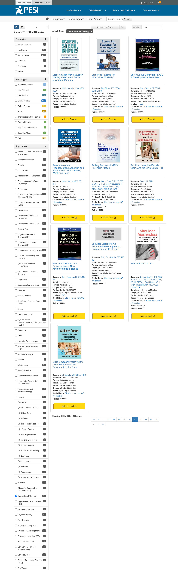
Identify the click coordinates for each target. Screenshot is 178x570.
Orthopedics (29, 461)
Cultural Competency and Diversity (28, 257)
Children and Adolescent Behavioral (28, 217)
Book (24, 111)
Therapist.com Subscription (32, 116)
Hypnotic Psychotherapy (32, 341)
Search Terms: (58, 31)
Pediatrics (28, 466)
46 (156, 419)
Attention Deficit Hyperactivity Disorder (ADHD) (30, 195)
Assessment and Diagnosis (32, 175)
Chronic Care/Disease (33, 407)
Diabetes (28, 418)
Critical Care (29, 413)
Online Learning (96, 10)
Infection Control (31, 429)
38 (114, 419)
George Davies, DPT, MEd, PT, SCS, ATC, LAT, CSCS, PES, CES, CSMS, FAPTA (146, 279)
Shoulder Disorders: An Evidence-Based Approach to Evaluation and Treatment (107, 246)
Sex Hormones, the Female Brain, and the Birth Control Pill (147, 166)
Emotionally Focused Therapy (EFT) (30, 302)
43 (140, 419)
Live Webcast (27, 90)
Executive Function (30, 314)
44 (146, 419)
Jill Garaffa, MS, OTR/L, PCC (74, 375)
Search (127, 19)
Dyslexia (25, 290)
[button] (22, 27)
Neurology (28, 456)
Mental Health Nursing (33, 450)
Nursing (25, 397)
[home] (27, 10)
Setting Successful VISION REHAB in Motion (105, 166)
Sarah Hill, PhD (146, 181)
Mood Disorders (28, 370)
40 (124, 419)
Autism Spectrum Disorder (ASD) (28, 203)
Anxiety (25, 165)
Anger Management (30, 159)
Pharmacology (31, 472)
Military (24, 359)
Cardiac (27, 402)
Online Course (28, 106)
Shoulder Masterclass (142, 263)
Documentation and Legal (32, 285)
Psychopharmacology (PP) (32, 536)
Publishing (25, 66)
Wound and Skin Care (33, 477)
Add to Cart (68, 119)
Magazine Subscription (31, 127)
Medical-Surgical (31, 445)
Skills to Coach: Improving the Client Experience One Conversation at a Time (68, 364)
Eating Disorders (29, 295)
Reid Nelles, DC (151, 282)
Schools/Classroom (30, 541)
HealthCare (38, 2)
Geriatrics (26, 330)
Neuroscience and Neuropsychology (29, 390)
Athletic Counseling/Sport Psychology (28, 182)
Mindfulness (27, 365)
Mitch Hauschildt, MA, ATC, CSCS (144, 284)
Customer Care (149, 10)
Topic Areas (93, 19)
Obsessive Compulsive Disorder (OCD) (28, 489)
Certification (27, 210)
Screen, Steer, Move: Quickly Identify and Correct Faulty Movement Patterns (68, 77)
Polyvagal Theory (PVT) (32, 525)
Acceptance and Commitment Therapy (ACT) (30, 153)
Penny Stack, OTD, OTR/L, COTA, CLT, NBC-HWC (105, 187)
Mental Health (29, 55)
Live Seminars (72, 10)
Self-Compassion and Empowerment (28, 548)
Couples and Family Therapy (32, 250)
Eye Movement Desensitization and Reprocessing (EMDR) (32, 322)
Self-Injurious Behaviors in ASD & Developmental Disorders (147, 76)
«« (94, 419)
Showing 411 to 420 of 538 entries (29, 32)
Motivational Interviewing (32, 375)
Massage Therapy (30, 354)
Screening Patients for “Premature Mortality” (103, 76)
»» (103, 424)
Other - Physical (28, 122)
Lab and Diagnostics (32, 439)
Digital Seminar (29, 100)
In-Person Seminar (30, 84)
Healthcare (27, 50)
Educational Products (123, 10)
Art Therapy (27, 170)
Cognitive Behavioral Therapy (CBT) (28, 235)
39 (119, 419)
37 (108, 419)
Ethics (25, 309)
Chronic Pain (28, 229)
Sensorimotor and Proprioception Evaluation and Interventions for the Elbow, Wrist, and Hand (68, 169)
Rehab (48, 2)
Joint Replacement (32, 434)
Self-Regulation (29, 554)
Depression (27, 279)
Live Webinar (28, 95)
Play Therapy (27, 520)
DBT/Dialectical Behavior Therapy (28, 272)
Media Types (75, 19)
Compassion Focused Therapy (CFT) (28, 243)
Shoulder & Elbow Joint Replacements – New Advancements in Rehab (65, 266)
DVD (24, 138)
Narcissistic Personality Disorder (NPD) (28, 382)
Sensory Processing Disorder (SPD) (30, 561)
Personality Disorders (31, 509)
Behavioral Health (24, 2)
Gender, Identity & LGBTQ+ (28, 264)
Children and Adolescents (32, 223)
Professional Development (32, 530)
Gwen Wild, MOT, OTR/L (150, 88)
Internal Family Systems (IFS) (28, 347)
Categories (57, 19)
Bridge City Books (29, 44)
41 (130, 419)
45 (151, 419)
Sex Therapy (27, 568)
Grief (24, 335)
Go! (122, 27)
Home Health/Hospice (33, 423)
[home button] (47, 18)
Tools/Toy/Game (29, 133)
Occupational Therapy (31, 496)
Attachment (27, 189)
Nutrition (26, 482)
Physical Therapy (29, 514)
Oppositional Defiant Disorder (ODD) (30, 502)
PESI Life (26, 60)
